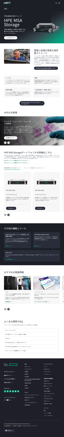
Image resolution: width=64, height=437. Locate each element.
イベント (45, 366)
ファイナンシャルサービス (49, 393)
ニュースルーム (47, 374)
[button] (56, 3)
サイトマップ (34, 425)
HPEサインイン (47, 401)
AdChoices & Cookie (26, 425)
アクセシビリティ (28, 369)
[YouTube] (15, 391)
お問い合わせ (46, 381)
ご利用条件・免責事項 (16, 425)
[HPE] (10, 364)
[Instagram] (8, 391)
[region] (32, 130)
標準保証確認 (27, 405)
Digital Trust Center (48, 383)
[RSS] (18, 391)
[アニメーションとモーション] (7, 400)
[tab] (12, 168)
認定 (45, 410)
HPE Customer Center (48, 398)
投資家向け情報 (28, 383)
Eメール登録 (46, 388)
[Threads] (10, 391)
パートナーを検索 (47, 413)
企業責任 (26, 374)
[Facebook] (13, 391)
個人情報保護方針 (7, 425)
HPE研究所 (27, 376)
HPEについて (27, 366)
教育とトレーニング (48, 386)
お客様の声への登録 (48, 403)
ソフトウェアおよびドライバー (31, 402)
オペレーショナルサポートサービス (32, 395)
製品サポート (27, 400)
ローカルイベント (47, 371)
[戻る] (5, 142)
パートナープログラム (48, 415)
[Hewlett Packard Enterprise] (7, 3)
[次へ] (8, 215)
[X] (5, 391)
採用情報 (26, 371)
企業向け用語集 (47, 391)
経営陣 (26, 385)
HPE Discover (46, 369)
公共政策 (26, 388)
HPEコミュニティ (47, 396)
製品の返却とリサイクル (29, 397)
